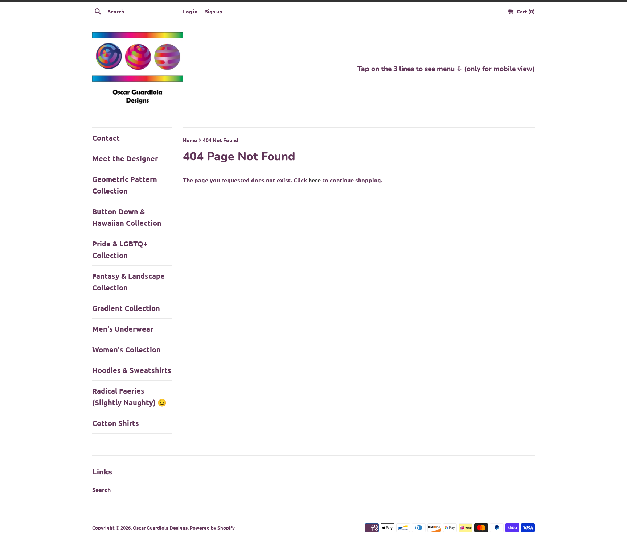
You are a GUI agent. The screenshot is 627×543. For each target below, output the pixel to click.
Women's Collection (126, 349)
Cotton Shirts (115, 423)
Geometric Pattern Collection (124, 184)
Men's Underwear (122, 328)
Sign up (213, 11)
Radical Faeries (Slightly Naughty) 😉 (129, 396)
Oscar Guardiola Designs (160, 528)
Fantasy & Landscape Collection (128, 281)
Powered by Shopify (212, 528)
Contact (106, 137)
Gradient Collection (126, 308)
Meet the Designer (125, 158)
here (314, 180)
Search (101, 489)
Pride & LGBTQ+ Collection (119, 249)
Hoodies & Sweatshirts (131, 370)
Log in (190, 11)
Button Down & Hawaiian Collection (126, 217)
